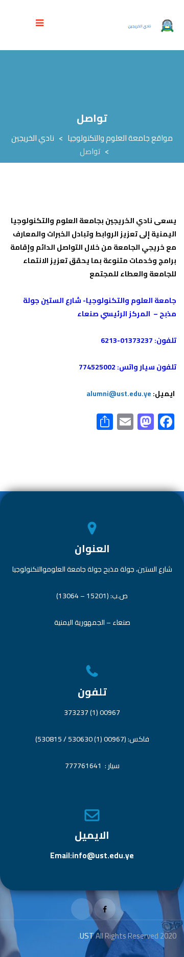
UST (88, 935)
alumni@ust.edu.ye (118, 393)
